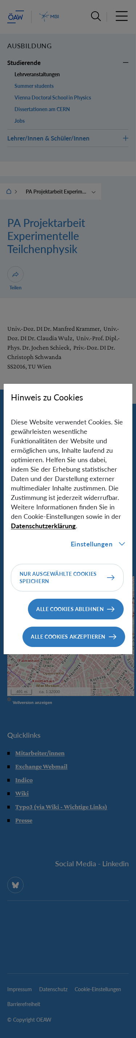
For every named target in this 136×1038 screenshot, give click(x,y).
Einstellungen (92, 544)
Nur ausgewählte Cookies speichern (58, 577)
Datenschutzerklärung (43, 526)
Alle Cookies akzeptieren (68, 637)
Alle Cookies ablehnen (70, 609)
